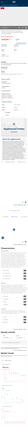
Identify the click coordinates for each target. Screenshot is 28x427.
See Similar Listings (21, 43)
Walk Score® (17, 210)
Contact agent (4, 27)
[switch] (19, 28)
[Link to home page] (14, 2)
